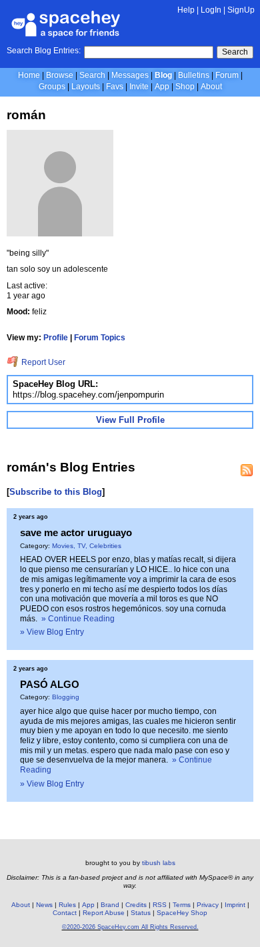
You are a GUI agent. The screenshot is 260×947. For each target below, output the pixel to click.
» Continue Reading (78, 618)
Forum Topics (99, 337)
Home (29, 75)
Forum (227, 75)
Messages (130, 75)
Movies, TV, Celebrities (86, 545)
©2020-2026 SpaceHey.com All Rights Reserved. (130, 927)
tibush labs (158, 862)
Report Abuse (104, 912)
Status (141, 912)
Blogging (65, 697)
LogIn (211, 10)
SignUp (241, 10)
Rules (67, 904)
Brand (110, 904)
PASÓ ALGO (49, 684)
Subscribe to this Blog (55, 492)
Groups (52, 86)
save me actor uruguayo (76, 532)
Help (186, 10)
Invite (139, 86)
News (44, 904)
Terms (182, 904)
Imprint (235, 904)
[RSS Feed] (246, 470)
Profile (55, 337)
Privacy (208, 904)
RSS (160, 904)
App (162, 86)
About (211, 86)
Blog (163, 75)
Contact (65, 912)
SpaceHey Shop (182, 912)
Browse (59, 75)
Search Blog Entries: (44, 50)
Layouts (85, 86)
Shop (185, 86)
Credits (136, 904)
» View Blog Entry (52, 632)
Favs (114, 86)
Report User (42, 362)
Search (235, 52)
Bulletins (193, 75)
